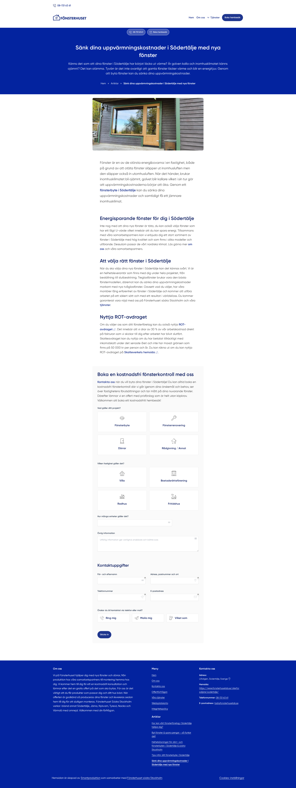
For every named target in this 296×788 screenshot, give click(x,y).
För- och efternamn (107, 574)
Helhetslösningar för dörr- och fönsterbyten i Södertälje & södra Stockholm (168, 746)
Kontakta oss (158, 686)
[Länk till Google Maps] (229, 678)
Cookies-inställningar (231, 777)
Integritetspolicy (160, 708)
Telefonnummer (105, 591)
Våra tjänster (158, 697)
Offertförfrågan (159, 692)
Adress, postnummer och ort (164, 574)
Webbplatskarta (160, 703)
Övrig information (106, 533)
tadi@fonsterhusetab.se (226, 703)
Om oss (200, 17)
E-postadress (157, 591)
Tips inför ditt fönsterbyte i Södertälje (170, 755)
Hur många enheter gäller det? (113, 516)
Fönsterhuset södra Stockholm (144, 777)
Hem (191, 17)
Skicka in (104, 634)
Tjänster (215, 17)
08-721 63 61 (222, 697)
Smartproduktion (90, 777)
